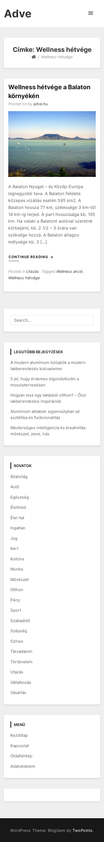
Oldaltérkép (21, 755)
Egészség (19, 497)
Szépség (18, 630)
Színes (16, 641)
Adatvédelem (22, 766)
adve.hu (40, 104)
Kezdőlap (19, 735)
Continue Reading (29, 257)
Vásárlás (18, 692)
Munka (16, 569)
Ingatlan (17, 527)
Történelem (21, 661)
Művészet (19, 579)
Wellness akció (69, 271)
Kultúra (17, 558)
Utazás (32, 271)
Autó (14, 486)
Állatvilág (18, 476)
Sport (15, 610)
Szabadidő (20, 620)
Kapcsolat (19, 745)
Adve (18, 13)
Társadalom (21, 651)
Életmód (18, 507)
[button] (90, 13)
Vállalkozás (20, 682)
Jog (13, 538)
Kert (14, 548)
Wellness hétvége (24, 278)
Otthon (16, 589)
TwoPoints (83, 830)
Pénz (15, 600)
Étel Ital (17, 517)
